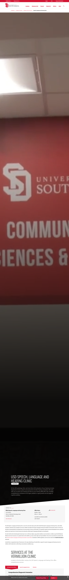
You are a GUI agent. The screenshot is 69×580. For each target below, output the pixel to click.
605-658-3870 (52, 510)
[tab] (11, 567)
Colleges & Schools (19, 10)
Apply (47, 1)
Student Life (48, 6)
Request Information (59, 1)
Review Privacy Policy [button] (41, 578)
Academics (27, 6)
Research (42, 6)
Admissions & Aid (35, 6)
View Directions (9, 518)
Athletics (54, 6)
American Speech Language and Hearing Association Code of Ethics (19, 537)
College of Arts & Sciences (28, 10)
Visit (51, 1)
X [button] (67, 577)
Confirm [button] (53, 578)
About (60, 6)
